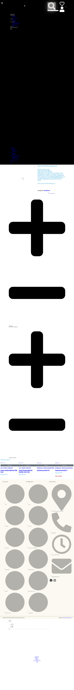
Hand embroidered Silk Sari (9, 471)
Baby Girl (14, 20)
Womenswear (12, 15)
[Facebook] (51, 580)
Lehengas (14, 16)
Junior (11, 152)
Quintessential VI (43, 470)
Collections (12, 155)
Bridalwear (12, 14)
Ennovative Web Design (67, 617)
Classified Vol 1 (15, 23)
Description (10, 325)
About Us (11, 26)
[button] (37, 88)
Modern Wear (14, 18)
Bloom (13, 24)
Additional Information (12, 457)
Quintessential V (61, 470)
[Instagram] (54, 580)
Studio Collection (15, 25)
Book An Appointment (13, 27)
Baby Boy (14, 19)
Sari (13, 17)
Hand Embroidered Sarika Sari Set (25, 471)
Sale (11, 28)
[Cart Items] (65, 6)
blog (11, 29)
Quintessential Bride (16, 22)
